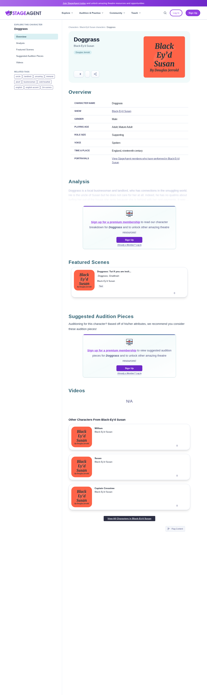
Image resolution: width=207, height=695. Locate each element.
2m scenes (47, 87)
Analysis (20, 43)
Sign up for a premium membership (115, 222)
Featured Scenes (25, 49)
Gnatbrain (114, 276)
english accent (32, 87)
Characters (73, 27)
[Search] (165, 13)
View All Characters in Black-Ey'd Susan (129, 518)
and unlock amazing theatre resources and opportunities (103, 3)
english (19, 87)
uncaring (39, 76)
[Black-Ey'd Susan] (164, 57)
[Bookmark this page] (87, 74)
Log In (176, 13)
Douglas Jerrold (83, 52)
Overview (21, 36)
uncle (18, 76)
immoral (49, 76)
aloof (18, 82)
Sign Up (129, 240)
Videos (19, 62)
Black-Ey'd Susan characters (92, 27)
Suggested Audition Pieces (29, 56)
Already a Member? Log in (129, 245)
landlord (27, 76)
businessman (29, 82)
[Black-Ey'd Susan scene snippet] (84, 282)
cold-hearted (44, 82)
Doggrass (103, 276)
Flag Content (177, 529)
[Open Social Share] (95, 74)
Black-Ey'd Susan (84, 46)
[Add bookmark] (180, 293)
